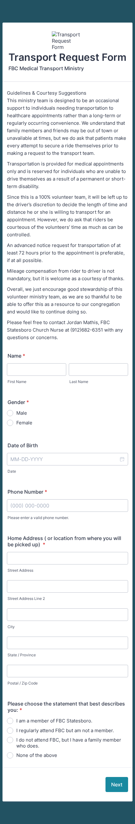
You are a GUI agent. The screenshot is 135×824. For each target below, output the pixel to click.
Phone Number (27, 492)
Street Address (20, 570)
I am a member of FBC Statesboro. (54, 721)
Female (24, 423)
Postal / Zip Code (23, 683)
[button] (122, 459)
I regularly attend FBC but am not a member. (65, 730)
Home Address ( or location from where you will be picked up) (64, 541)
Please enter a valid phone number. (38, 517)
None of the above (36, 755)
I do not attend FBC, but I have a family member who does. (68, 743)
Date (12, 471)
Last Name (78, 381)
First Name (17, 381)
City (11, 626)
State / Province (22, 655)
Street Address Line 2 (26, 598)
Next (116, 784)
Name (16, 356)
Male (21, 413)
